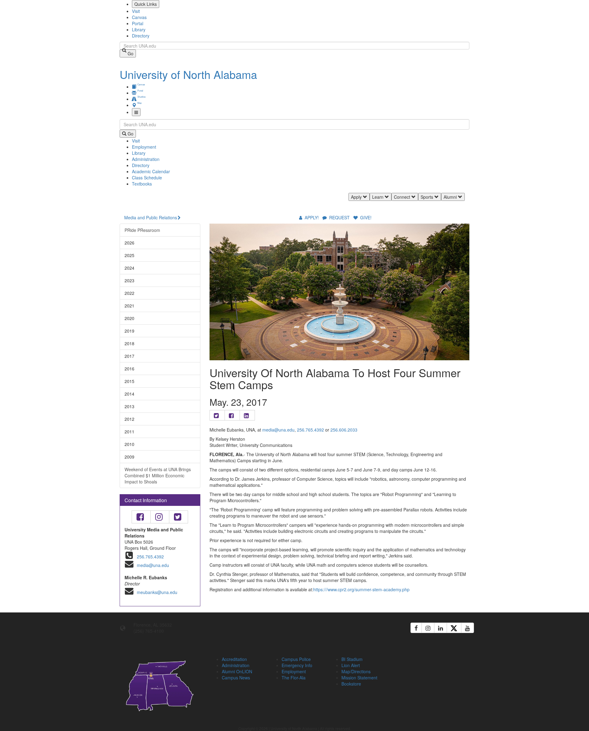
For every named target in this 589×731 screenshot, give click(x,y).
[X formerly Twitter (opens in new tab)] (454, 628)
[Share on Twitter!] (217, 415)
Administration (146, 159)
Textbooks (142, 184)
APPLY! (311, 217)
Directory (140, 36)
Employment (144, 147)
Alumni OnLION (237, 671)
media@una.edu (153, 565)
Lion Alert (350, 665)
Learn (378, 197)
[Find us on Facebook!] (141, 516)
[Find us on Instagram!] (159, 516)
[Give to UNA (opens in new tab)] (469, 203)
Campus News (236, 677)
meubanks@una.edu (157, 592)
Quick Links (145, 4)
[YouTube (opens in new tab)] (467, 628)
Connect (402, 197)
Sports (427, 197)
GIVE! (365, 217)
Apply (357, 197)
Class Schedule (147, 177)
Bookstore (351, 684)
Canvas (139, 17)
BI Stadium (352, 659)
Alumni (451, 197)
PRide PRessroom (142, 230)
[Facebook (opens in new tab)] (416, 628)
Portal (137, 23)
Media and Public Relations (150, 217)
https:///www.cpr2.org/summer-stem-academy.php (361, 589)
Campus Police (296, 659)
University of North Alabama (188, 74)
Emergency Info (297, 665)
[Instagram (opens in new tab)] (428, 628)
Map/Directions (356, 671)
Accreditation (234, 659)
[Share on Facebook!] (232, 415)
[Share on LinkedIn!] (247, 415)
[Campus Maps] (160, 684)
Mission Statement (359, 677)
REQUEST (339, 217)
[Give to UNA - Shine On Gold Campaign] (429, 658)
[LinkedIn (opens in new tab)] (440, 628)
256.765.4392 (150, 556)
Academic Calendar (151, 171)
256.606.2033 (343, 430)
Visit (136, 11)
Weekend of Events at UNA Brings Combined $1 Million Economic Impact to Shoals (158, 475)
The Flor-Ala (294, 677)
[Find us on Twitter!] (178, 516)
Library (138, 29)
